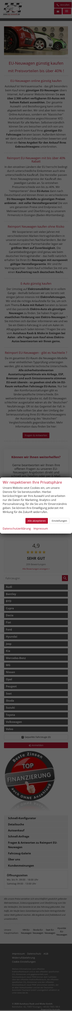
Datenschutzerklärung (17, 528)
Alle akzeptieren (37, 520)
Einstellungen (59, 520)
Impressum (40, 528)
